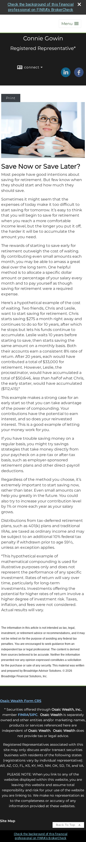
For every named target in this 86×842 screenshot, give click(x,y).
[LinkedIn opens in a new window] (65, 75)
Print (11, 98)
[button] (70, 23)
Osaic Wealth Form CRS (20, 701)
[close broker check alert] (79, 4)
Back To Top (66, 825)
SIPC (34, 715)
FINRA (23, 715)
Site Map (7, 821)
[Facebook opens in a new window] (79, 75)
